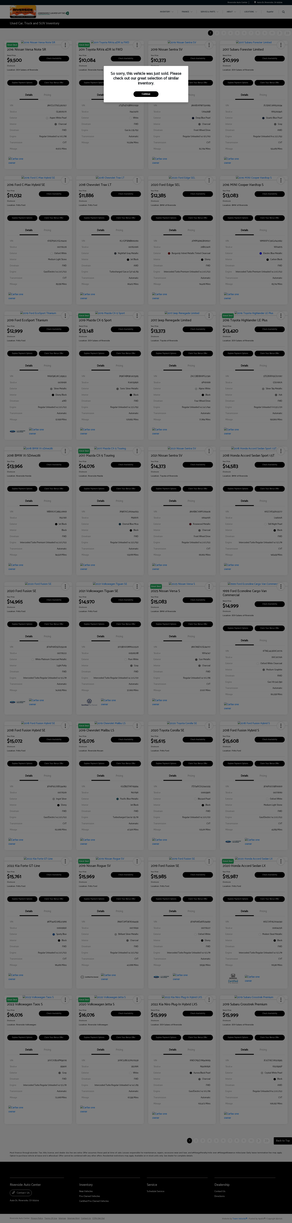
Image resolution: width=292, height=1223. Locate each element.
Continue (146, 94)
